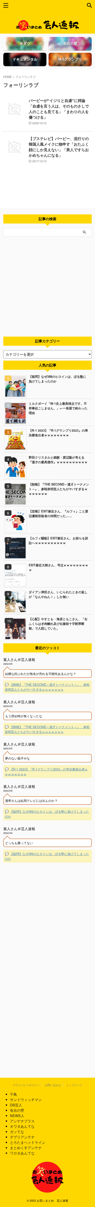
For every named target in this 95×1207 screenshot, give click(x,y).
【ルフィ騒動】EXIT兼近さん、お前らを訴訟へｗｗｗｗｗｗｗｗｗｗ (58, 540)
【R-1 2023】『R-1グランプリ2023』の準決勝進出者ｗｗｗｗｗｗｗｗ (58, 432)
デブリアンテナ (22, 1137)
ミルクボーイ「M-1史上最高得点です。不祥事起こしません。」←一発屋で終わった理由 (58, 408)
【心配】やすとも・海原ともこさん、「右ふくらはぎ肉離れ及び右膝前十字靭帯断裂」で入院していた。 (58, 623)
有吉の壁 (17, 1110)
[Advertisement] (47, 286)
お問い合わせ (53, 1085)
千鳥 (13, 1094)
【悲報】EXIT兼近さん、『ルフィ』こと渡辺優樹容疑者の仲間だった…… (58, 513)
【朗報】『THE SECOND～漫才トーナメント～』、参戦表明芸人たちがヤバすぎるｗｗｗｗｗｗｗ (59, 489)
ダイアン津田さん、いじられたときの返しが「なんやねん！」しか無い (58, 594)
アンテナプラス (22, 1121)
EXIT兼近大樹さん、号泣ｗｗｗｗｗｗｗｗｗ (58, 567)
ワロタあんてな (22, 1153)
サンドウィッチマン (26, 1099)
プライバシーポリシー (26, 1085)
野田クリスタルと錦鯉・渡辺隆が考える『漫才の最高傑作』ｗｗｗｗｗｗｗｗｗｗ (58, 459)
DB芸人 (16, 1104)
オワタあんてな (22, 1126)
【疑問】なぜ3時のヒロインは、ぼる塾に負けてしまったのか (57, 378)
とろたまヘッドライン (27, 1142)
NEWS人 (17, 1115)
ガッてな (17, 1131)
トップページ (74, 1085)
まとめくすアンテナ (26, 1147)
